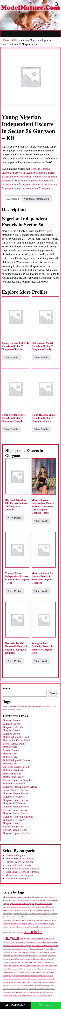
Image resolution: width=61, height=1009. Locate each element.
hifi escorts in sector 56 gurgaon (46, 942)
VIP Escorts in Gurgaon (18, 878)
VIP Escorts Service (13, 826)
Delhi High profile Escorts (16, 736)
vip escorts (17, 709)
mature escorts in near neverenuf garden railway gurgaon (23, 965)
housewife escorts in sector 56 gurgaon (41, 952)
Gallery (16, 40)
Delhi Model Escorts (13, 776)
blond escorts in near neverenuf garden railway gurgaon (22, 910)
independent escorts (49, 706)
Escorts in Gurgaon (9, 706)
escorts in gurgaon (30, 180)
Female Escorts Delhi (14, 783)
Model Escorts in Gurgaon (19, 875)
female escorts (22, 706)
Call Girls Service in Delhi (16, 766)
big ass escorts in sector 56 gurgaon (22, 903)
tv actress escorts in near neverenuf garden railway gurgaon (31, 985)
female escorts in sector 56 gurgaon (22, 942)
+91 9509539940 (15, 1005)
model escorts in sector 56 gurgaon (15, 972)
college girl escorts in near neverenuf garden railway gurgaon (25, 927)
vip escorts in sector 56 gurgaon (26, 992)
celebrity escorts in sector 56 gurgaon (41, 923)
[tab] (13, 198)
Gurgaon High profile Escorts (18, 833)
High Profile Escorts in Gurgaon (22, 868)
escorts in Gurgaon (40, 168)
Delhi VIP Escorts (12, 773)
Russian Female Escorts (15, 829)
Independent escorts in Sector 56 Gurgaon (23, 172)
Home (6, 40)
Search (7, 688)
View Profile (11, 357)
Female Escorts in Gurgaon (20, 861)
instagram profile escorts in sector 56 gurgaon (37, 962)
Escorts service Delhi (14, 743)
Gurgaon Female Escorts (15, 806)
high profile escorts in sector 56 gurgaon (17, 945)
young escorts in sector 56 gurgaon (32, 188)
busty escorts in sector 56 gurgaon (27, 920)
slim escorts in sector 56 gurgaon (39, 978)
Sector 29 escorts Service (16, 790)
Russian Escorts (11, 750)
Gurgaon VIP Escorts (14, 796)
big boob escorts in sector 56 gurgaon (41, 907)
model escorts (8, 709)
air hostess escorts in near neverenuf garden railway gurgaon (24, 897)
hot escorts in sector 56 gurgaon (26, 949)
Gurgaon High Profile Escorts (18, 816)
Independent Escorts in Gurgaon (22, 871)
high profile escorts (34, 706)
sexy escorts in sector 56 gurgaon (27, 975)
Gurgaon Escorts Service (15, 793)
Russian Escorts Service (15, 810)
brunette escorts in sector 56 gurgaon (16, 916)
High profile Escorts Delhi (16, 740)
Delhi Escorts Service (14, 770)
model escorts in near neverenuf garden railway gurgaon (36, 969)
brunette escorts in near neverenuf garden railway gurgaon (36, 913)
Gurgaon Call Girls (13, 727)
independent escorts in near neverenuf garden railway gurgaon (25, 955)
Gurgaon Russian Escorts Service (20, 786)
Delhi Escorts (10, 746)
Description (12, 199)
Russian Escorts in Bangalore (18, 780)
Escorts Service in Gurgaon (20, 858)
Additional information (36, 199)
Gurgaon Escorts (11, 720)
